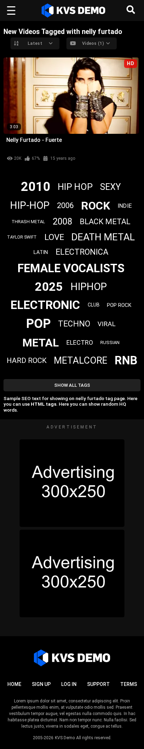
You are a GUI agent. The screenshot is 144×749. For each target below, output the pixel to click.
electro (79, 342)
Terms (128, 684)
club (94, 305)
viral (107, 324)
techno (74, 324)
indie (124, 205)
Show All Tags (72, 385)
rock (95, 205)
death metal (103, 237)
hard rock (26, 360)
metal (40, 342)
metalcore (80, 360)
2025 (49, 287)
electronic (45, 305)
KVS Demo (65, 737)
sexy (110, 187)
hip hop (75, 186)
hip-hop (30, 205)
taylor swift (22, 237)
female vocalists (70, 268)
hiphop (89, 287)
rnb (126, 360)
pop (38, 323)
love (54, 237)
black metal (105, 221)
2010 (35, 186)
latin (41, 252)
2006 (65, 205)
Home (14, 684)
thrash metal (28, 221)
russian (110, 342)
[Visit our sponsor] (72, 483)
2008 (62, 222)
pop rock (119, 305)
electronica (82, 252)
